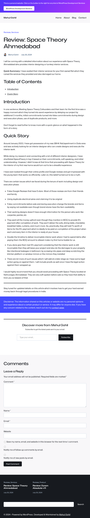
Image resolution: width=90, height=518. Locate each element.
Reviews (7, 32)
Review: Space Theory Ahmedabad (16, 486)
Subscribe (65, 337)
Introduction (13, 89)
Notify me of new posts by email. (18, 458)
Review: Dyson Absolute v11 (40, 486)
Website (7, 431)
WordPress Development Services (19, 8)
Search (81, 504)
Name (7, 410)
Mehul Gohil (10, 17)
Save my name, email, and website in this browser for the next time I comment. (42, 441)
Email (7, 421)
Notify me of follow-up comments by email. (23, 450)
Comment (9, 381)
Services (15, 32)
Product (43, 482)
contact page (58, 307)
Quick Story (12, 94)
